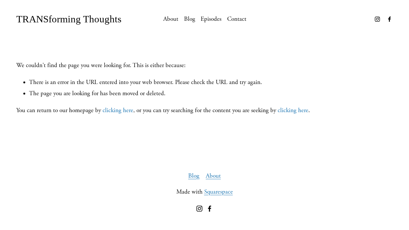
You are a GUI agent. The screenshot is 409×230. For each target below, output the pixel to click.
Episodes (211, 19)
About (170, 19)
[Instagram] (377, 19)
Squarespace (218, 192)
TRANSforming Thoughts (68, 19)
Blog (189, 19)
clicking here (118, 110)
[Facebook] (389, 19)
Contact (236, 19)
